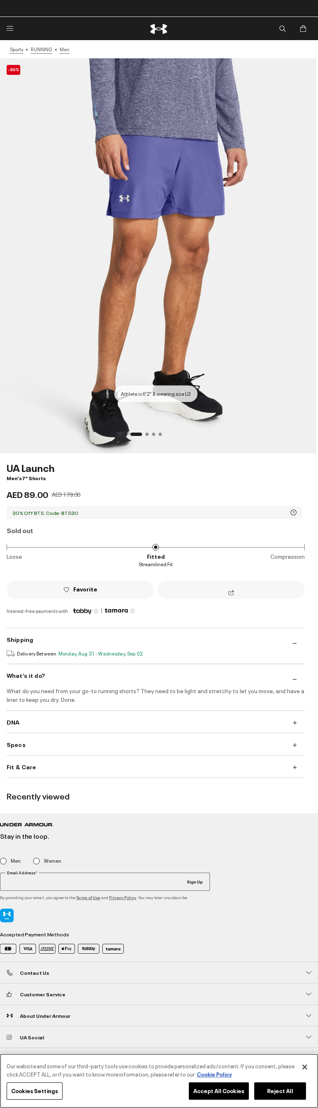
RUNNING (41, 49)
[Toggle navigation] (10, 28)
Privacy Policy (122, 897)
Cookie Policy (214, 1074)
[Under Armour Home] (159, 28)
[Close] (305, 1067)
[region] (159, 1081)
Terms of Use (88, 897)
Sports (16, 49)
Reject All (280, 1090)
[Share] (231, 593)
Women (52, 861)
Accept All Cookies (218, 1090)
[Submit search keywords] (282, 28)
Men (65, 49)
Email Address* (22, 873)
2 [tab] (149, 437)
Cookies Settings (34, 1090)
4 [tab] (163, 437)
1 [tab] (134, 437)
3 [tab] (156, 437)
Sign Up (195, 881)
